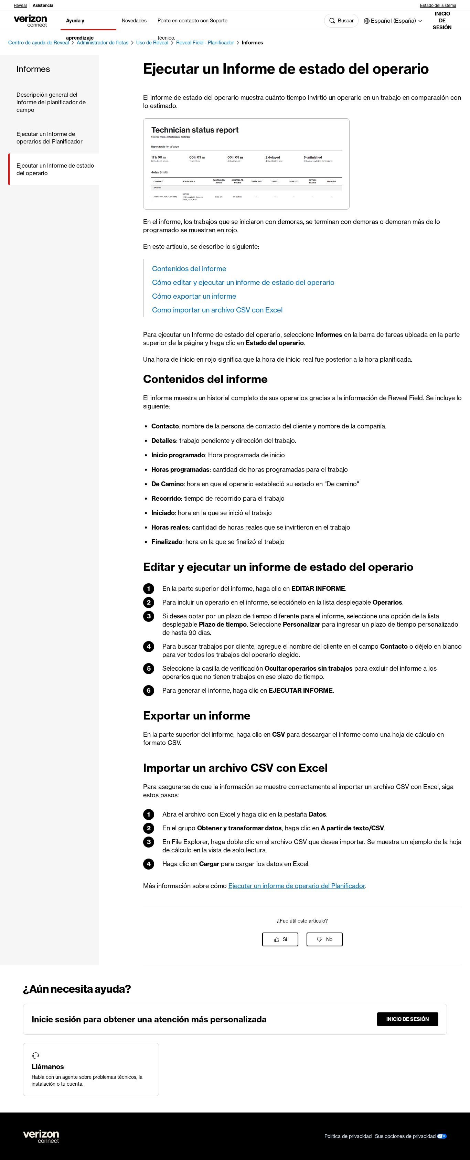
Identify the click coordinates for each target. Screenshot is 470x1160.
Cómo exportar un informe (194, 296)
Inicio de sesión (442, 21)
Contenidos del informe (189, 268)
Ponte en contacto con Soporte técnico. (192, 29)
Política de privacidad (348, 1136)
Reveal (20, 5)
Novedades (134, 21)
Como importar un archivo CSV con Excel (217, 310)
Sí (285, 939)
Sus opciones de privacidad (406, 1136)
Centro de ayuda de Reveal (38, 42)
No (329, 939)
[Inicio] (30, 20)
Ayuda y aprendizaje (80, 29)
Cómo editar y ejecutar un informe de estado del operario (243, 282)
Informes (252, 42)
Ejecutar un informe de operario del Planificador (296, 886)
